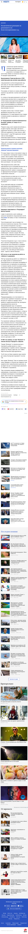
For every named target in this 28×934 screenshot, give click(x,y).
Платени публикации (11, 924)
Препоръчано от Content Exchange (20, 807)
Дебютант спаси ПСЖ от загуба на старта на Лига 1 (19, 872)
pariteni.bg (12, 480)
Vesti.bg (6, 1)
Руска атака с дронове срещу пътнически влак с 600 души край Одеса (18, 621)
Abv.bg (4, 913)
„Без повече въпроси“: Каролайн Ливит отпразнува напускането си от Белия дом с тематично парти (19, 570)
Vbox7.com (9, 913)
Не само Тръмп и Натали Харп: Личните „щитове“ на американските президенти (18, 545)
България (3, 23)
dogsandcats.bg (13, 487)
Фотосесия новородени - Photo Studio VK (19, 552)
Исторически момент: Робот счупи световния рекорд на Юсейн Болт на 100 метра (18, 503)
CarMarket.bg (18, 915)
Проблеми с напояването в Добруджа (18, 830)
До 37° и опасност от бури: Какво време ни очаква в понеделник (17, 444)
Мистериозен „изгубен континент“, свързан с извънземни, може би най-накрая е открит (18, 604)
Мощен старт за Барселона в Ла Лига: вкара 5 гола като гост (19, 863)
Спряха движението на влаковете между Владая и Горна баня (18, 672)
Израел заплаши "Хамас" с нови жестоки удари (18, 595)
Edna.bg (10, 918)
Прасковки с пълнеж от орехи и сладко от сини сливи (13, 781)
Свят (12, 547)
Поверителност (23, 923)
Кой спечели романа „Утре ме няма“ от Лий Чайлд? (12, 802)
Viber (4, 409)
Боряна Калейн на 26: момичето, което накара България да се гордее (17, 847)
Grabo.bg (18, 917)
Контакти (19, 924)
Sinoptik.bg (12, 917)
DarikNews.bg (22, 913)
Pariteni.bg (24, 917)
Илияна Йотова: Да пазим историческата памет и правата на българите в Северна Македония (17, 511)
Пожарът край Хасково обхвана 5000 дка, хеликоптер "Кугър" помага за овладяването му (19, 453)
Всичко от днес (14, 679)
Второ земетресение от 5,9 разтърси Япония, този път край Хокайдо (18, 638)
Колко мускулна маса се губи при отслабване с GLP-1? (18, 536)
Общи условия (15, 923)
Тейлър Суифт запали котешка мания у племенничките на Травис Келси (18, 856)
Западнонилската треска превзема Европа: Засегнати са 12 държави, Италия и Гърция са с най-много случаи (19, 613)
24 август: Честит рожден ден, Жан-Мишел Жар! (13, 742)
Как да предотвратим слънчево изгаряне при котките (17, 814)
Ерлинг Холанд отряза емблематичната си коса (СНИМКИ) (17, 630)
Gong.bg (15, 913)
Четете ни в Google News (15, 908)
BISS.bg (24, 915)
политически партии (6, 395)
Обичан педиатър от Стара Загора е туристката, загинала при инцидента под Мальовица (19, 891)
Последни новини (9, 532)
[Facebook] (14, 926)
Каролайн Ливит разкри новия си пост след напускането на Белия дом (18, 520)
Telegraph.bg (16, 918)
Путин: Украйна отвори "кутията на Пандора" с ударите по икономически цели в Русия (18, 494)
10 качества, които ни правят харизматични (12, 721)
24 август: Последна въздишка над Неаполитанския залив (19, 460)
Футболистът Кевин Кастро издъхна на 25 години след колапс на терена (18, 469)
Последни (18, 1)
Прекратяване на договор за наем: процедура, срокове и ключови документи (18, 477)
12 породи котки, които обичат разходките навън (19, 822)
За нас (2, 923)
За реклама (8, 923)
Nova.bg (3, 915)
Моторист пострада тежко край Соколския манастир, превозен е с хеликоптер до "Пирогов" (18, 655)
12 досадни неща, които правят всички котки (17, 485)
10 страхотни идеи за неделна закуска (11, 701)
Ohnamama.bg (5, 917)
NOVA (5, 217)
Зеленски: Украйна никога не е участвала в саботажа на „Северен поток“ (19, 562)
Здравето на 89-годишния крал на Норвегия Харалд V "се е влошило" (19, 579)
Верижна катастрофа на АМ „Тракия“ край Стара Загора (18, 645)
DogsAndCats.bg (10, 915)
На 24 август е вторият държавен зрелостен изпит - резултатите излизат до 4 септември (18, 587)
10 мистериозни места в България (10, 761)
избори (15, 395)
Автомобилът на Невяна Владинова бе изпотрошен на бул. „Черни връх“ (18, 663)
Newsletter (11, 409)
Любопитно (13, 538)
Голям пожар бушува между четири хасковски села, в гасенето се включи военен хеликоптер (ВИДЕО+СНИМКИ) (18, 882)
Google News (20, 409)
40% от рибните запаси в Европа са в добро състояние (18, 838)
